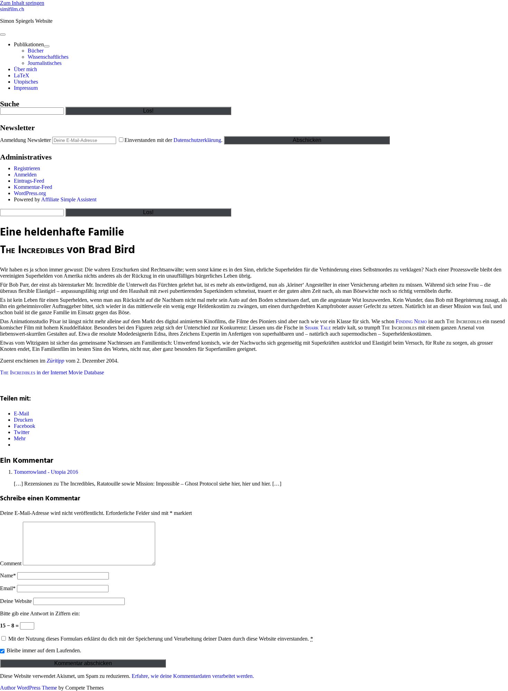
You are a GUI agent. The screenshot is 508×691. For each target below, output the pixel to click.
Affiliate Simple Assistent (68, 199)
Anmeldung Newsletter (25, 140)
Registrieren (27, 168)
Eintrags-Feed (29, 181)
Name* (8, 575)
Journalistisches (45, 63)
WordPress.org (30, 193)
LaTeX (21, 75)
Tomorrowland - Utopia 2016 (46, 472)
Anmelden (25, 174)
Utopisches (26, 82)
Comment (10, 563)
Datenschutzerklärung (197, 140)
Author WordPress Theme (28, 688)
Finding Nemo (411, 321)
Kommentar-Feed (33, 187)
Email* (8, 588)
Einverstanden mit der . (174, 140)
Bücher (36, 51)
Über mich (25, 69)
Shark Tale (318, 327)
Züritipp (55, 361)
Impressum (26, 88)
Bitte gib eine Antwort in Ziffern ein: (40, 613)
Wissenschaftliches (48, 57)
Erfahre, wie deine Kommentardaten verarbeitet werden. (193, 676)
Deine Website (16, 601)
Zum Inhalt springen (22, 3)
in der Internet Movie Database (52, 372)
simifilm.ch (12, 9)
